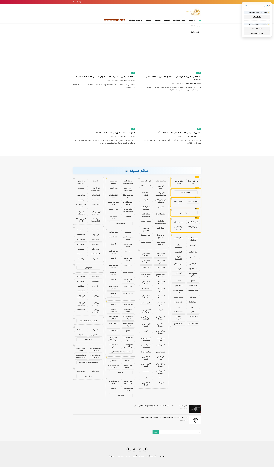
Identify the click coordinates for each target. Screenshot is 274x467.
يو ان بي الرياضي (146, 229)
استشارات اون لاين (178, 291)
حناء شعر (146, 371)
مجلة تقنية (161, 228)
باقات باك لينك (146, 186)
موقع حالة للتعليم (160, 236)
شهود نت (178, 307)
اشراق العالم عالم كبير (145, 208)
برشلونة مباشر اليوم (113, 382)
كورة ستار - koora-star (81, 182)
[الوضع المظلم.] (74, 2)
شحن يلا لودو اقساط (145, 275)
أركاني (193, 312)
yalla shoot (113, 232)
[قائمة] (200, 20)
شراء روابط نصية (160, 187)
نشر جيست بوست (113, 182)
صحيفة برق (178, 222)
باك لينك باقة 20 (128, 196)
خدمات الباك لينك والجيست (128, 182)
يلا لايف (120, 372)
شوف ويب (178, 252)
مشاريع (128, 216)
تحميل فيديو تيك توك (80, 349)
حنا (160, 378)
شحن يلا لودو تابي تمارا (145, 318)
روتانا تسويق (193, 285)
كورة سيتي (113, 360)
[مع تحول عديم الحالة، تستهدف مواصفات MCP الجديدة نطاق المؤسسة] (195, 420)
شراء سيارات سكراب (113, 331)
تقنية (133, 72)
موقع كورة (88, 268)
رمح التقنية (193, 302)
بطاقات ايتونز (146, 352)
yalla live (120, 395)
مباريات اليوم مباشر (128, 238)
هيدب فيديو (178, 297)
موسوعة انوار (193, 323)
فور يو (146, 331)
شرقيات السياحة (178, 317)
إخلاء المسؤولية (151, 456)
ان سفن (193, 245)
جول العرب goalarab (128, 366)
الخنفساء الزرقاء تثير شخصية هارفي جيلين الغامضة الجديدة (105, 77)
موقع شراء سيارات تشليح (113, 338)
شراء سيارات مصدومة (113, 346)
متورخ (193, 280)
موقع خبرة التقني (193, 274)
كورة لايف (95, 235)
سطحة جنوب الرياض (128, 324)
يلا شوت (128, 232)
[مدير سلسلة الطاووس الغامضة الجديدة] (104, 112)
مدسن (178, 280)
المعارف (193, 297)
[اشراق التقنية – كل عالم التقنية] (192, 12)
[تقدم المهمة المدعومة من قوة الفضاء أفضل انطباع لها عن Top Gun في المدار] (195, 409)
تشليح (128, 330)
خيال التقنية (193, 252)
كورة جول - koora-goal (95, 189)
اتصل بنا (112, 456)
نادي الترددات (193, 290)
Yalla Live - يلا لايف (81, 206)
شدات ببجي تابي (146, 261)
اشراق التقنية (178, 238)
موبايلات (158, 20)
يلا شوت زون (95, 335)
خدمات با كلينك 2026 (113, 203)
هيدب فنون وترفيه (161, 243)
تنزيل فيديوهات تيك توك (95, 356)
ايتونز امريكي (145, 267)
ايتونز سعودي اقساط (160, 275)
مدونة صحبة (193, 316)
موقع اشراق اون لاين (178, 228)
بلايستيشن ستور (160, 358)
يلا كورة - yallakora (81, 213)
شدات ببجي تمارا (146, 254)
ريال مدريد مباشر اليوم (128, 382)
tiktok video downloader (81, 356)
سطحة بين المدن (128, 310)
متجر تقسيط (145, 288)
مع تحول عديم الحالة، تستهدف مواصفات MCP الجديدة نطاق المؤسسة (164, 417)
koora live (81, 195)
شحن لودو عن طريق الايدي (146, 346)
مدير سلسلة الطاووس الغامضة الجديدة (115, 133)
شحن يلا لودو (160, 345)
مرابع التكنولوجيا (178, 246)
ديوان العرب (113, 209)
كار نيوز (178, 269)
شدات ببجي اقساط (160, 254)
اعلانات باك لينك (113, 217)
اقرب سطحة (113, 323)
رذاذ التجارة (178, 302)
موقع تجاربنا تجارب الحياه (128, 210)
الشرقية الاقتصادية (178, 258)
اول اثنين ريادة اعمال (193, 182)
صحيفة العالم (146, 242)
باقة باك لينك (193, 201)
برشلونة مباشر (113, 237)
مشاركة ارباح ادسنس (178, 182)
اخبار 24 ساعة (146, 235)
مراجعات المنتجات (135, 20)
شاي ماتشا (160, 383)
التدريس (161, 207)
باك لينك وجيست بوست (160, 222)
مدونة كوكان (178, 264)
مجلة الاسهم (193, 257)
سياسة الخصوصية (124, 456)
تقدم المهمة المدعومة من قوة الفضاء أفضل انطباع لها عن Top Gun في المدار (161, 406)
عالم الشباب (185, 192)
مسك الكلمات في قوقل (193, 239)
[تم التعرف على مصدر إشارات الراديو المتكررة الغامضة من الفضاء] (170, 56)
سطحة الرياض (128, 304)
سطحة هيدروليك (113, 310)
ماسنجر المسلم (185, 213)
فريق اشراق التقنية (191, 83)
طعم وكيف (193, 307)
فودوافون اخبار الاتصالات (160, 201)
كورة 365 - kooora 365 (95, 220)
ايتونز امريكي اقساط (145, 325)
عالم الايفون (193, 264)
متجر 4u (161, 310)
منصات (148, 20)
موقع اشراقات (193, 227)
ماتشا (146, 378)
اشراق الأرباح (178, 323)
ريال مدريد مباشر (128, 245)
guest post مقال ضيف (128, 189)
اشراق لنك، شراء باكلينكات (160, 194)
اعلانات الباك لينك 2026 (146, 215)
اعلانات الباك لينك (146, 194)
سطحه (113, 304)
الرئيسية (192, 20)
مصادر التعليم (146, 221)
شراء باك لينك (161, 181)
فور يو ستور (146, 303)
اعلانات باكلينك (121, 223)
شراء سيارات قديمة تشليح (120, 351)
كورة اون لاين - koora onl (95, 213)
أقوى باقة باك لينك (128, 203)
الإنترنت (167, 20)
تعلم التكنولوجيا (179, 20)
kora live (80, 230)
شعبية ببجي (160, 352)
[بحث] (74, 20)
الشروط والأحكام (138, 456)
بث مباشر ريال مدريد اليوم (113, 366)
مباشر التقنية (178, 312)
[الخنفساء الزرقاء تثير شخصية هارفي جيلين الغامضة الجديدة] (104, 56)
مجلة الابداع (178, 285)
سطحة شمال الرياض (128, 317)
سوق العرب (113, 188)
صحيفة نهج (193, 269)
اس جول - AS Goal (81, 220)
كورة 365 (128, 360)
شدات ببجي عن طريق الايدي (146, 311)
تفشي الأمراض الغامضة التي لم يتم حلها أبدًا (179, 133)
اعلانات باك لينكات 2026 (88, 321)
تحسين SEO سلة (178, 202)
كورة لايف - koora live (96, 297)
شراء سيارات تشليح (128, 338)
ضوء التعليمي (193, 222)
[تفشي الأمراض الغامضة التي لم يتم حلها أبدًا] (170, 112)
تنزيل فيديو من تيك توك (95, 349)
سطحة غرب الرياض (113, 317)
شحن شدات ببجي (160, 339)
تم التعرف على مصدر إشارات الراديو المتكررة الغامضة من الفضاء (173, 78)
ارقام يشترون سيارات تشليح (128, 346)
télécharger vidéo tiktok (88, 362)
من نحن (162, 456)
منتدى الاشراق (160, 214)
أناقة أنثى (178, 273)
